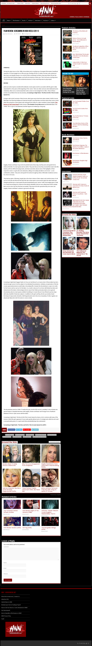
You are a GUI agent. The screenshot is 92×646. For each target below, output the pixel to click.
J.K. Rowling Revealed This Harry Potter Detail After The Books (83, 233)
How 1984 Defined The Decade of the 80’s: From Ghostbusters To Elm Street (81, 56)
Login (2, 618)
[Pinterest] (74, 3)
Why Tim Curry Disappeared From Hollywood (31, 464)
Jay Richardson (52, 434)
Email (5, 568)
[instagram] (79, 3)
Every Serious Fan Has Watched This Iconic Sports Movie (69, 252)
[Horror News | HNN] (46, 11)
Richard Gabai (27, 436)
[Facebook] (70, 3)
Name (5, 562)
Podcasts (45, 20)
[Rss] (69, 3)
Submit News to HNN (6, 602)
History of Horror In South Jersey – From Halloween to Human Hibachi (80, 40)
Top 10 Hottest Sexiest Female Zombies (11, 511)
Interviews (37, 20)
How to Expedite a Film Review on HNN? (11, 613)
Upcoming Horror (44, 3)
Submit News (35, 3)
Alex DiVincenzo (9, 33)
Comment (6, 546)
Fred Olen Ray (30, 434)
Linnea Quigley (7, 436)
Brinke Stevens (10, 434)
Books (23, 20)
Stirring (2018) (27, 527)
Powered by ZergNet (55, 494)
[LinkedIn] (76, 3)
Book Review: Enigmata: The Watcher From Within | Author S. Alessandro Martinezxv (81, 147)
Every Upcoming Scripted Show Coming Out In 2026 (68, 90)
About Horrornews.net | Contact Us (10, 596)
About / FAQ (20, 3)
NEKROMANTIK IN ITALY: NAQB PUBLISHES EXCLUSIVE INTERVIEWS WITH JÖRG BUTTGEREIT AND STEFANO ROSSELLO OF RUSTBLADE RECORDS (76, 203)
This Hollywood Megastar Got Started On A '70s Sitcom (82, 253)
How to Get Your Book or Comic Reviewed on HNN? (14, 607)
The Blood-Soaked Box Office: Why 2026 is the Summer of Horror (80, 48)
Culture (52, 20)
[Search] (90, 3)
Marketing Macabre (56, 3)
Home (3, 25)
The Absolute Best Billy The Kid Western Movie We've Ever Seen (81, 91)
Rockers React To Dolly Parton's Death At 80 (10, 464)
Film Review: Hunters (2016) (12, 527)
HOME (3, 20)
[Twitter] (72, 3)
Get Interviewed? (5, 610)
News (8, 20)
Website (6, 573)
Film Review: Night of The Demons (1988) (31, 511)
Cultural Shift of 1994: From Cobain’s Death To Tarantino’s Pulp (80, 64)
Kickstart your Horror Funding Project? (11, 605)
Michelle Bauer (17, 436)
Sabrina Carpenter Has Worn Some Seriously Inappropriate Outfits (12, 489)
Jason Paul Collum (41, 434)
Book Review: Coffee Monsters (80, 153)
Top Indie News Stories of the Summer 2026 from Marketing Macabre (80, 125)
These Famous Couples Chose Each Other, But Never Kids (31, 489)
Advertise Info (5, 599)
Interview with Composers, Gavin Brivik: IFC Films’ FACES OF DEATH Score (81, 186)
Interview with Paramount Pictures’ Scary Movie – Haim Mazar (80, 194)
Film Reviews (16, 20)
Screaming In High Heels (39, 436)
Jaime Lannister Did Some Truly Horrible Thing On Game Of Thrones (49, 489)
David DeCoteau (20, 434)
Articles (30, 20)
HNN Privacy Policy (6, 616)
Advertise (27, 3)
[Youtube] (77, 3)
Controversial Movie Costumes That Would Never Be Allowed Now (69, 233)
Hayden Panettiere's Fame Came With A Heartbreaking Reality (50, 465)
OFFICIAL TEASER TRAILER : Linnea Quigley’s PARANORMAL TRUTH (50, 512)
